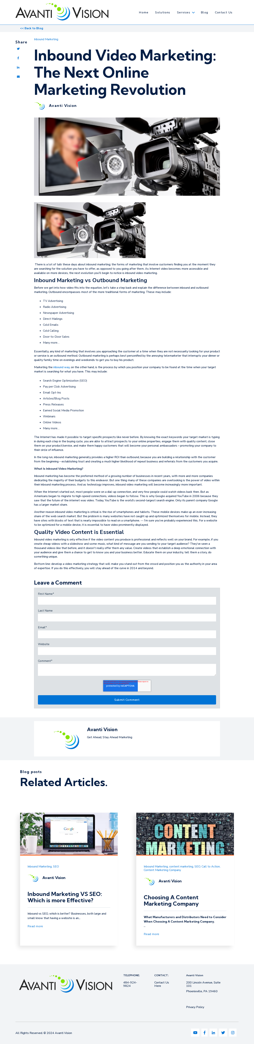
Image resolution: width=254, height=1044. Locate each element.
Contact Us (224, 12)
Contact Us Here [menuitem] (161, 984)
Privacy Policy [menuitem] (195, 1007)
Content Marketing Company (162, 870)
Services (183, 12)
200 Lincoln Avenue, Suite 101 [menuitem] (203, 984)
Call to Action (211, 866)
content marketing (181, 866)
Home (143, 12)
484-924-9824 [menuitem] (130, 984)
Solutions (162, 12)
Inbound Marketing (46, 39)
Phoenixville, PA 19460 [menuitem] (202, 991)
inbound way (61, 367)
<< (31, 28)
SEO (56, 866)
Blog (204, 12)
